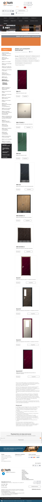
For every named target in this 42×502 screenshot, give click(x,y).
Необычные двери (6, 154)
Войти (17, 6)
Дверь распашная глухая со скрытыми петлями (26, 279)
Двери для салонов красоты (6, 95)
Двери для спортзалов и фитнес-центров (6, 73)
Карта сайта (24, 477)
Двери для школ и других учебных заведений (6, 88)
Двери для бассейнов (4, 77)
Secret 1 (18, 278)
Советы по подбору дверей (5, 455)
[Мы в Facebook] (37, 465)
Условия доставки (4, 458)
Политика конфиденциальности (28, 479)
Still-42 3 (18, 153)
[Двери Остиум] (28, 7)
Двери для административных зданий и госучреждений (6, 105)
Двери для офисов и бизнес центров (6, 67)
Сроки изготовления (18, 455)
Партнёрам (6, 20)
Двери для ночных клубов (6, 101)
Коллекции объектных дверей (6, 145)
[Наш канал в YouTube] (13, 11)
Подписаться (29, 500)
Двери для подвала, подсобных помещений (6, 129)
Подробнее (25, 96)
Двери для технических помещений (5, 125)
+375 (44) (28, 2)
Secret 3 (18, 340)
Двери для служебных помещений (5, 133)
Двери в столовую (6, 61)
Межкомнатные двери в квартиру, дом (6, 148)
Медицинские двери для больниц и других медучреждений (6, 54)
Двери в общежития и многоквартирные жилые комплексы (7, 117)
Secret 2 (18, 309)
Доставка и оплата (34, 20)
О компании (11, 17)
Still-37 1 (18, 91)
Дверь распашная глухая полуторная (23, 217)
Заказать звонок (21, 10)
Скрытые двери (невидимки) (5, 152)
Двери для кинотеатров (5, 80)
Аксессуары (4, 157)
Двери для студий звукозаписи (6, 98)
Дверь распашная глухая (21, 93)
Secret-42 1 (19, 371)
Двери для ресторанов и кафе (5, 58)
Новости (23, 474)
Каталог (5, 17)
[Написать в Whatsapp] (8, 11)
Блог (18, 17)
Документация (25, 17)
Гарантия (20, 20)
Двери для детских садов (6, 92)
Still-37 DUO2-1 (20, 122)
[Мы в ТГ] (3, 11)
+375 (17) (28, 5)
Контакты (26, 20)
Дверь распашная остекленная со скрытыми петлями (27, 310)
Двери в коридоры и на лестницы (6, 137)
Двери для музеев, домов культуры (6, 109)
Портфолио (33, 17)
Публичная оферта (25, 478)
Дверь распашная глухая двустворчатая (24, 124)
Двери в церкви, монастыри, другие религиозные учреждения (7, 113)
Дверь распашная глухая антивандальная (24, 186)
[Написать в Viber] (5, 11)
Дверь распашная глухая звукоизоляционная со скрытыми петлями (26, 373)
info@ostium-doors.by (36, 489)
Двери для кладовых (7, 139)
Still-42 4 (18, 184)
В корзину (18, 96)
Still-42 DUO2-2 (20, 247)
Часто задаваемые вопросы (6, 461)
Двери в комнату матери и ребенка (6, 142)
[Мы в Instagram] (10, 11)
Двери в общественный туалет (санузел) (6, 121)
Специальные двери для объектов (6, 49)
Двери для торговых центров (6, 64)
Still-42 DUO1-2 (20, 215)
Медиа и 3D (13, 20)
